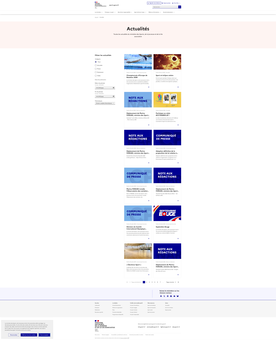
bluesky (177, 296)
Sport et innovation (152, 307)
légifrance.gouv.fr (165, 327)
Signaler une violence (155, 3)
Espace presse (167, 3)
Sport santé (150, 310)
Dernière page (178, 282)
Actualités (167, 305)
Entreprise (97, 307)
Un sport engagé (133, 307)
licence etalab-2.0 (124, 338)
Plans (113, 310)
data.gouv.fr (175, 327)
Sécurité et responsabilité (124, 12)
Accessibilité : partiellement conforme (119, 334)
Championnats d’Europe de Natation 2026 (136, 76)
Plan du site (97, 334)
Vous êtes (176, 3)
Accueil (96, 17)
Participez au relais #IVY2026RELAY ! (163, 114)
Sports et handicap (152, 305)
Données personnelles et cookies (136, 334)
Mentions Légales (105, 334)
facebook (161, 296)
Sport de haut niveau (139, 12)
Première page (127, 282)
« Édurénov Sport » (133, 265)
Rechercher (179, 7)
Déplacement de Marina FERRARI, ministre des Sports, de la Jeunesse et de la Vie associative (137, 114)
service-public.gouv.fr (152, 327)
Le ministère (98, 12)
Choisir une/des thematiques (104, 103)
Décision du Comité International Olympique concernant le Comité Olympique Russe (135, 228)
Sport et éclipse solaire (164, 75)
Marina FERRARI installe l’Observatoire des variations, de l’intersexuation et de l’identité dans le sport (137, 190)
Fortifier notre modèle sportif (136, 303)
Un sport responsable (134, 314)
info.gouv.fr (141, 327)
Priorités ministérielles (116, 312)
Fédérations (97, 310)
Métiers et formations (154, 12)
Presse (99, 69)
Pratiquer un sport (109, 12)
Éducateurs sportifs (99, 312)
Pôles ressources (151, 303)
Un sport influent (133, 312)
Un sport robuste (133, 310)
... (163, 282)
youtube (174, 296)
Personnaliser (13, 335)
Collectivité (97, 305)
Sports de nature (151, 312)
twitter (164, 296)
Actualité (99, 65)
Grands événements (168, 12)
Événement (100, 72)
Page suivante (170, 282)
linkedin (167, 296)
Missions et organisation (117, 307)
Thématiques (98, 101)
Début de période (100, 84)
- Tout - (99, 62)
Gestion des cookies (149, 334)
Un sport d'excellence (134, 305)
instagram (171, 296)
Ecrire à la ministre (169, 307)
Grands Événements (116, 305)
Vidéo (98, 76)
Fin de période (99, 92)
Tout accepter (44, 335)
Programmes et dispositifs (117, 314)
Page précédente (136, 282)
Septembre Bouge (162, 227)
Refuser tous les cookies (28, 335)
